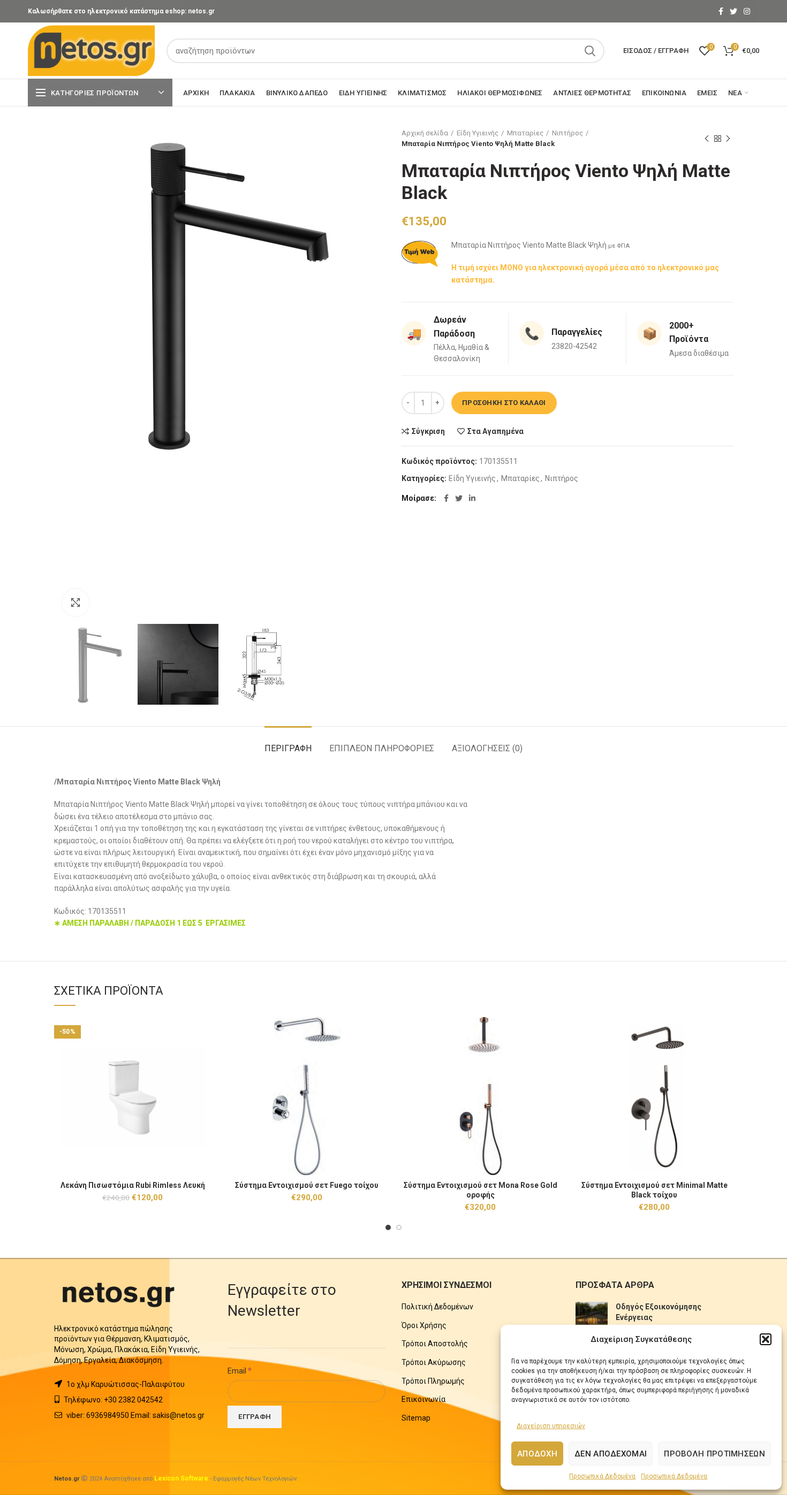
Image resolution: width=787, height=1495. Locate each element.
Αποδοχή (537, 1454)
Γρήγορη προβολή (203, 1059)
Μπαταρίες (525, 133)
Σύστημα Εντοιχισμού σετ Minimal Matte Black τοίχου (654, 1190)
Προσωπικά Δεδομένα (602, 1476)
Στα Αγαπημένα (495, 431)
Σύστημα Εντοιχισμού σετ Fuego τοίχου (307, 1185)
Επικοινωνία (423, 1399)
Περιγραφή (288, 748)
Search (590, 51)
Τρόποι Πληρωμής (433, 1381)
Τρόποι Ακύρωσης (434, 1362)
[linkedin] (472, 498)
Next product (728, 138)
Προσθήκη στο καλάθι (504, 403)
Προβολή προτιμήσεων (714, 1454)
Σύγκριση (428, 431)
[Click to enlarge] (75, 602)
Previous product (706, 138)
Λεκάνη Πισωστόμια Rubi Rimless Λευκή (132, 1185)
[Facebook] (721, 11)
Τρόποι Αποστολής (435, 1343)
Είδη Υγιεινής (477, 133)
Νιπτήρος (567, 133)
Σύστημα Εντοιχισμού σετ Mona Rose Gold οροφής (480, 1190)
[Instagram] (746, 11)
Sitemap (416, 1418)
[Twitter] (733, 11)
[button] (765, 1339)
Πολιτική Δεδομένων (437, 1306)
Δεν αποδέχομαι (610, 1454)
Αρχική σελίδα (425, 133)
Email (240, 1370)
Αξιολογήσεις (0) (487, 748)
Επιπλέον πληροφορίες (381, 748)
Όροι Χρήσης (424, 1325)
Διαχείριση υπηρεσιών (551, 1426)
